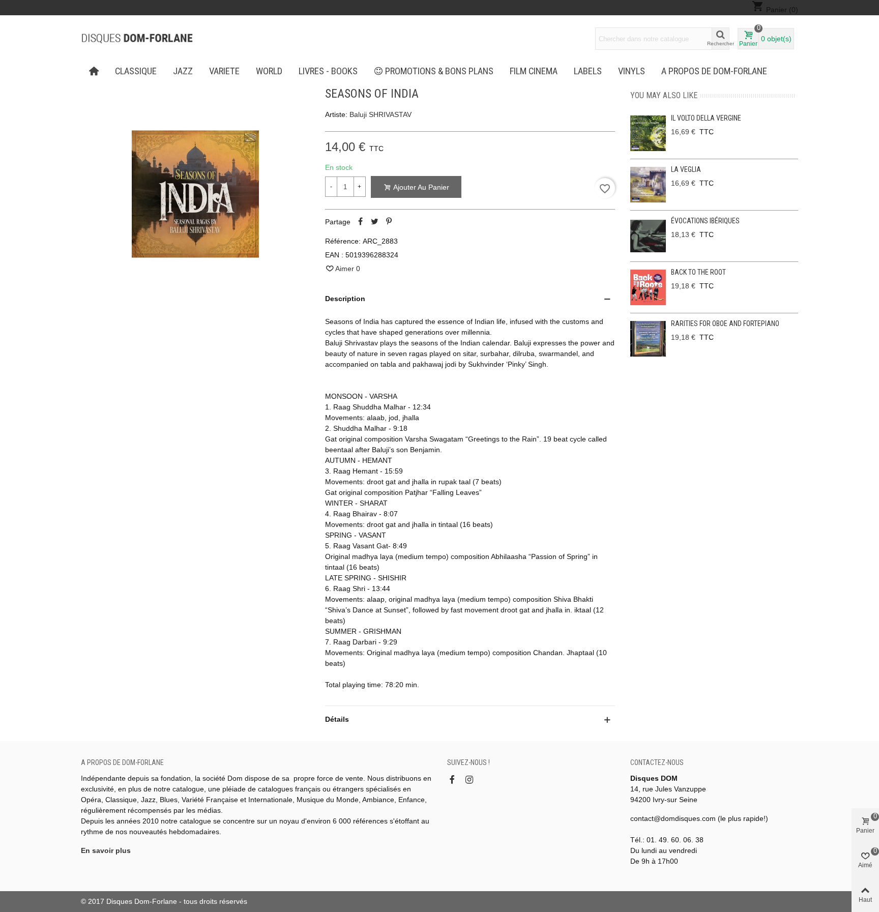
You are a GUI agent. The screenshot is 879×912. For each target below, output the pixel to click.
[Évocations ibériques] (648, 236)
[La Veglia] (648, 184)
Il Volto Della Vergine (706, 118)
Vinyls (631, 71)
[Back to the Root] (648, 287)
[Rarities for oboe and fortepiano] (648, 338)
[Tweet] (375, 222)
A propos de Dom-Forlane (714, 71)
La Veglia (686, 169)
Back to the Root (698, 272)
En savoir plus (106, 850)
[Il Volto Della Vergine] (648, 133)
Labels (588, 71)
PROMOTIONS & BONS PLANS (439, 71)
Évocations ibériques (705, 221)
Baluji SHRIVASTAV (380, 114)
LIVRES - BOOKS (328, 71)
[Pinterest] (389, 222)
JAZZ (183, 71)
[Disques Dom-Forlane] (137, 38)
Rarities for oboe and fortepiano (725, 323)
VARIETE (224, 71)
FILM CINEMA (534, 71)
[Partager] (361, 222)
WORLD (269, 71)
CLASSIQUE (136, 71)
